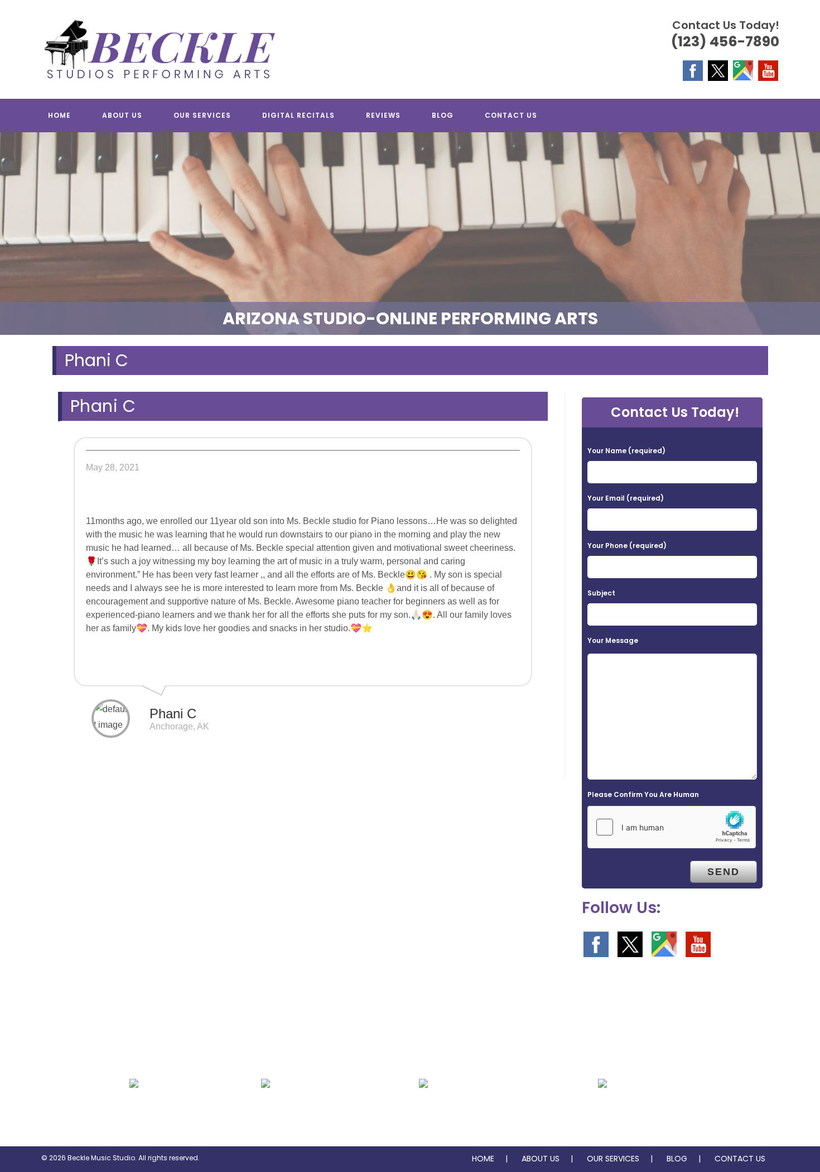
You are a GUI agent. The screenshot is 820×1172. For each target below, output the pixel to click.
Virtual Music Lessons (602, 1110)
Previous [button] (14, 230)
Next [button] (806, 230)
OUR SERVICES (613, 1158)
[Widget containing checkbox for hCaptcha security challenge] (671, 827)
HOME (483, 1158)
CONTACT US (740, 1158)
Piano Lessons (133, 1110)
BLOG (677, 1158)
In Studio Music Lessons (423, 1110)
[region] (410, 233)
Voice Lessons (265, 1110)
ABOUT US (540, 1158)
